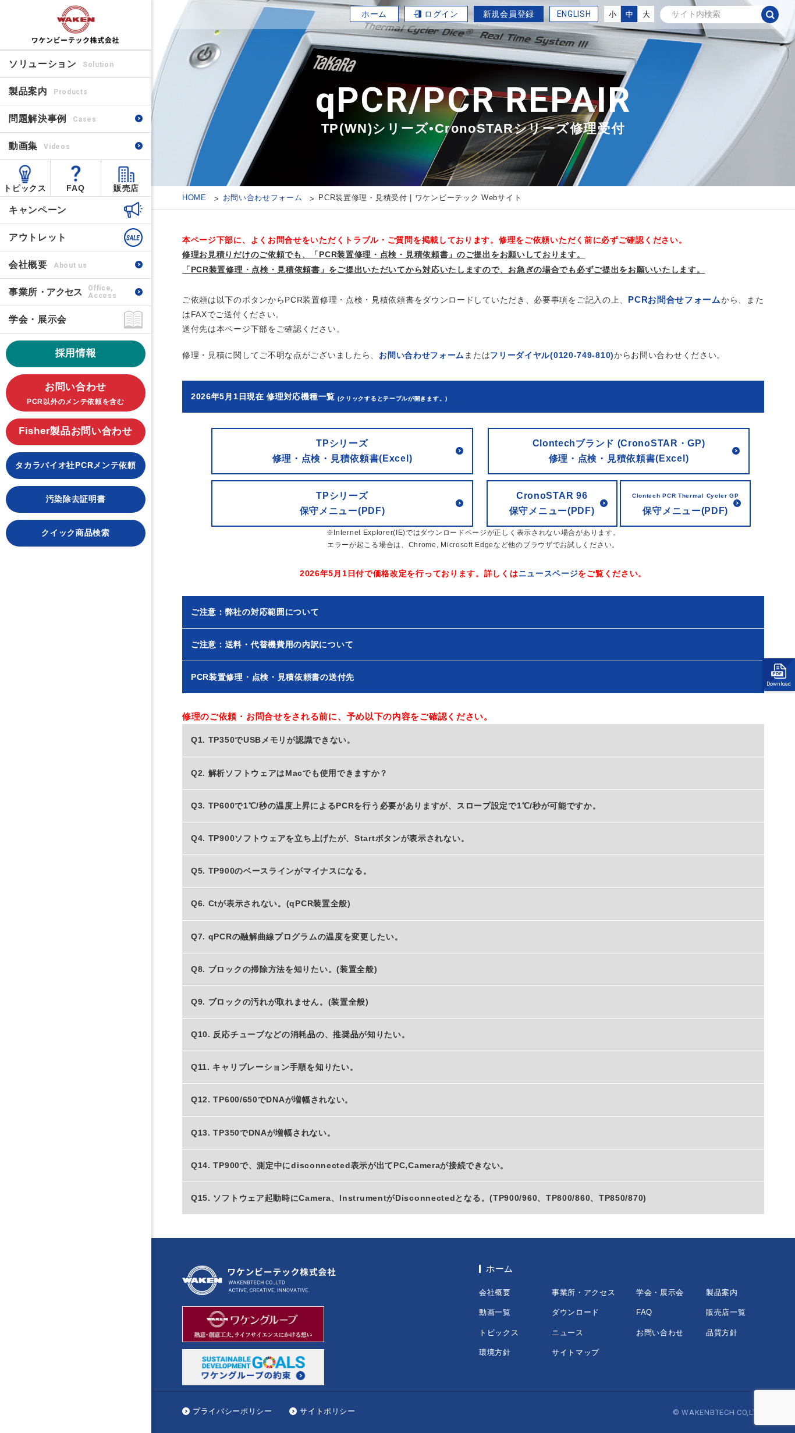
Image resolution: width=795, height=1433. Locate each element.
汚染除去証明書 (76, 498)
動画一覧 (495, 1312)
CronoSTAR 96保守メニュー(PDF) (552, 503)
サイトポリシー (328, 1411)
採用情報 (76, 353)
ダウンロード (575, 1312)
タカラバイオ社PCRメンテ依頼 (75, 465)
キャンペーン (38, 210)
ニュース (568, 1332)
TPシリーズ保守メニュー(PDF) (342, 503)
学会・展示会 (38, 319)
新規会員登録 (508, 14)
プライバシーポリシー (232, 1411)
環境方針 (495, 1352)
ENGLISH (574, 14)
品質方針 (722, 1332)
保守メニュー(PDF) (685, 504)
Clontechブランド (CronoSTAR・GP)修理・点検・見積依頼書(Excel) (619, 450)
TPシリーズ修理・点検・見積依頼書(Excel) (342, 450)
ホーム (374, 14)
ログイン (441, 14)
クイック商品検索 (75, 532)
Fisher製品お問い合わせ (76, 431)
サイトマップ (575, 1352)
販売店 (126, 188)
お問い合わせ (76, 393)
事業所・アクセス (584, 1292)
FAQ (75, 188)
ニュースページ (548, 573)
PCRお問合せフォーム (674, 299)
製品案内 (722, 1292)
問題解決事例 (53, 118)
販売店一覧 (726, 1312)
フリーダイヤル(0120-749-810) (552, 355)
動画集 (39, 146)
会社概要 (48, 264)
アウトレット (38, 237)
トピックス (25, 188)
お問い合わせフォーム (421, 355)
